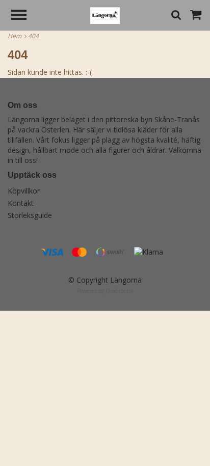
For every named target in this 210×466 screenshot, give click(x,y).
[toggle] (24, 16)
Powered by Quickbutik (105, 290)
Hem (16, 36)
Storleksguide (30, 215)
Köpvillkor (24, 191)
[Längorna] (105, 14)
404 (34, 36)
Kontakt (21, 203)
